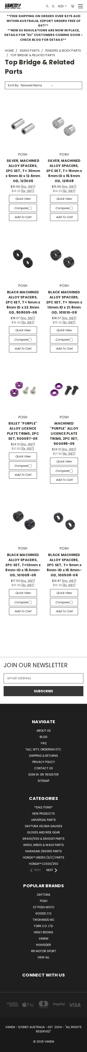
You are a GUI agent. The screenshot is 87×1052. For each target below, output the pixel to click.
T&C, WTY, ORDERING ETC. (43, 749)
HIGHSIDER (43, 945)
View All (43, 957)
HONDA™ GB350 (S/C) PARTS (43, 857)
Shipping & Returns (43, 756)
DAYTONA (43, 895)
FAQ (43, 743)
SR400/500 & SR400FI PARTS (43, 839)
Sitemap (43, 781)
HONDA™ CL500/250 (43, 864)
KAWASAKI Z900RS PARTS (43, 851)
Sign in (33, 774)
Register (52, 774)
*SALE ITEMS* (43, 807)
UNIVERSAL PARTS (43, 820)
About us (43, 731)
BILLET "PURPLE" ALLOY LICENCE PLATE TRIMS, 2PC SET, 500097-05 (23, 431)
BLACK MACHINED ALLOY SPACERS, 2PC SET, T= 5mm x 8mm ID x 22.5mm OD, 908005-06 (23, 302)
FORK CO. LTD (43, 926)
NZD (61, 6)
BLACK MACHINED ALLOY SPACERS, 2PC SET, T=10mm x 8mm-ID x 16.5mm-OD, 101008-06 (23, 565)
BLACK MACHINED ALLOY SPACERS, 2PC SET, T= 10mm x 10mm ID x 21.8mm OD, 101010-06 (64, 302)
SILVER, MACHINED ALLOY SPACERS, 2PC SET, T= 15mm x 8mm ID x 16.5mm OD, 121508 (64, 170)
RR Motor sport (43, 951)
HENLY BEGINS (43, 932)
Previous (7, 1047)
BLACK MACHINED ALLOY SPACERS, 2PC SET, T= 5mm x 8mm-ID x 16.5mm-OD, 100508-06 (64, 565)
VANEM (43, 938)
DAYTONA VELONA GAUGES (43, 826)
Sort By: (13, 85)
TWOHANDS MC (44, 920)
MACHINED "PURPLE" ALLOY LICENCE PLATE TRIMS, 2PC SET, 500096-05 (64, 433)
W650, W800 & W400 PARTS (43, 845)
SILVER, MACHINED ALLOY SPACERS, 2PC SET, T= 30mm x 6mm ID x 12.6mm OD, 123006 (23, 170)
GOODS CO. (43, 913)
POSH (43, 901)
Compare (21, 208)
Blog (43, 737)
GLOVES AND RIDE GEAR (43, 832)
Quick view (23, 199)
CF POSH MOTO (43, 907)
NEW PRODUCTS (43, 813)
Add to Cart (22, 217)
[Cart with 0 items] (72, 6)
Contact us (43, 768)
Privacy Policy (43, 762)
